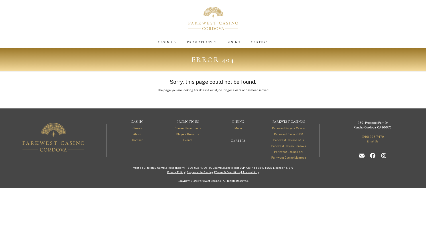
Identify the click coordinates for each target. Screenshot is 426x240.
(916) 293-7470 (373, 136)
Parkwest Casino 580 (288, 134)
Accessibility (251, 172)
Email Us (373, 141)
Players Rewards (187, 134)
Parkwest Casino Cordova (288, 146)
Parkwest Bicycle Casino (288, 128)
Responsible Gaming (200, 172)
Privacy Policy (176, 172)
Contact (137, 140)
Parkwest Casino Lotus (288, 140)
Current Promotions (188, 128)
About (137, 134)
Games (137, 128)
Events (187, 140)
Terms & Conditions (228, 172)
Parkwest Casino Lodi (288, 152)
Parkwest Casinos (209, 180)
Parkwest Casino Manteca (288, 157)
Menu (238, 128)
